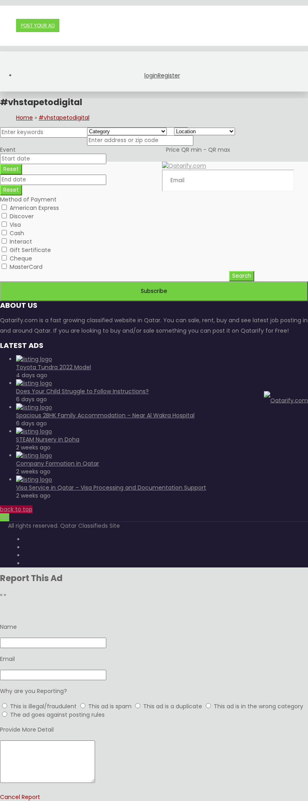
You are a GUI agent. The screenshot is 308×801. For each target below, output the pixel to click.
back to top (16, 509)
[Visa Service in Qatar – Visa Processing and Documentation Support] (34, 480)
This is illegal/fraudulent (43, 706)
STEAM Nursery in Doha (47, 439)
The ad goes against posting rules (57, 715)
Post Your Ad (38, 25)
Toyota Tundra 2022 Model (53, 367)
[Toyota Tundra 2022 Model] (34, 359)
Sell (4, 517)
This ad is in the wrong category (258, 706)
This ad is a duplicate (173, 706)
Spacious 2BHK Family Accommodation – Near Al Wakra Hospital (105, 415)
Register (169, 75)
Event (8, 150)
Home (24, 118)
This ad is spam (110, 706)
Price (198, 150)
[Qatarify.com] (286, 400)
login (151, 75)
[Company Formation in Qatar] (34, 455)
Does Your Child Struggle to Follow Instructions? (82, 391)
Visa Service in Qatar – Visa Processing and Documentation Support (111, 488)
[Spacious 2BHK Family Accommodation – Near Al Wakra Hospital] (34, 407)
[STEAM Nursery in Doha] (34, 431)
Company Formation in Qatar (57, 463)
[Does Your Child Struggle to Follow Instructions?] (34, 383)
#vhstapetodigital (63, 118)
